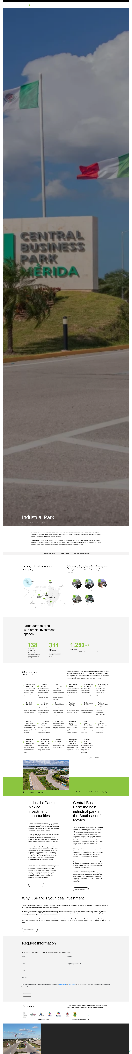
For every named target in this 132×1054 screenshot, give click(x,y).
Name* (24, 956)
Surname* (69, 956)
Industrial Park (64, 5)
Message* (24, 977)
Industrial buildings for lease (87, 5)
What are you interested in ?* (74, 963)
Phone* (24, 963)
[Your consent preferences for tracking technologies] (130, 1052)
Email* (23, 970)
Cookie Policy (71, 984)
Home (23, 522)
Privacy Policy (62, 984)
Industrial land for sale (74, 5)
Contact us (98, 5)
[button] (90, 757)
